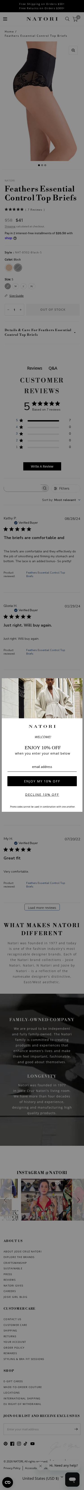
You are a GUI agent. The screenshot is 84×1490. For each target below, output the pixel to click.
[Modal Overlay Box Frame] (42, 745)
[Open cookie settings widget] (7, 1482)
